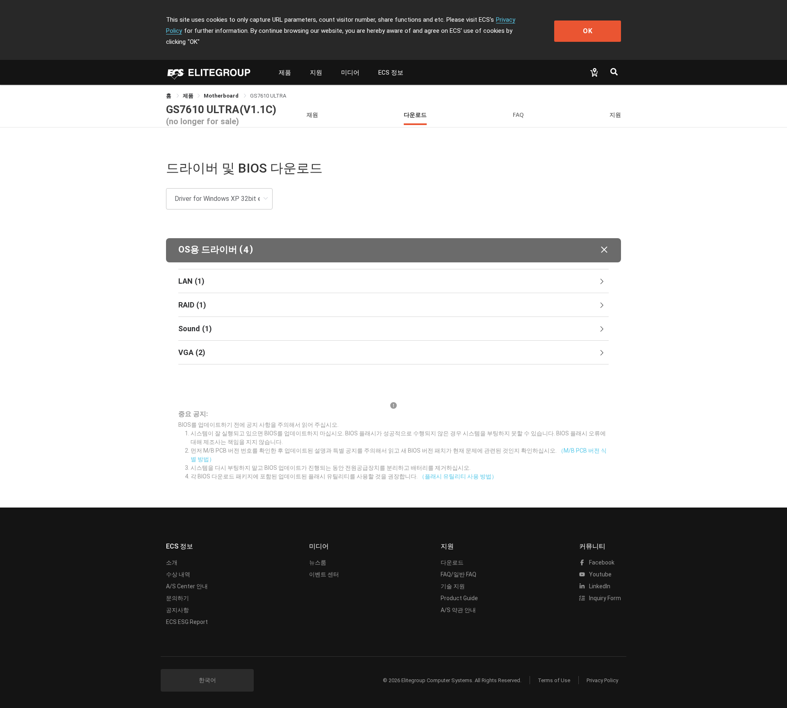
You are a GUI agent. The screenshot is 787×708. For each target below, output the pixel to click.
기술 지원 (453, 586)
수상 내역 (178, 574)
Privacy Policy (602, 680)
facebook (601, 562)
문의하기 (177, 598)
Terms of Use (554, 680)
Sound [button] (195, 328)
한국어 (207, 680)
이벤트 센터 (324, 574)
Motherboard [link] (222, 96)
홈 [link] (169, 96)
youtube (600, 574)
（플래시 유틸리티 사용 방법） (458, 476)
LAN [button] (191, 281)
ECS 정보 (390, 72)
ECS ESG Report (187, 622)
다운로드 (415, 114)
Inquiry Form (604, 598)
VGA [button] (191, 352)
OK (588, 31)
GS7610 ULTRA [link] (268, 96)
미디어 (350, 72)
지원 (316, 72)
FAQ (518, 114)
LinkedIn (599, 586)
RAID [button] (192, 305)
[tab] (393, 281)
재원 (312, 114)
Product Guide (459, 598)
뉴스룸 (317, 562)
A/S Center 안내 (187, 586)
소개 (171, 562)
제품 (285, 72)
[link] (188, 96)
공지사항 (177, 610)
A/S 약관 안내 (458, 610)
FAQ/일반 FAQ (458, 574)
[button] (393, 250)
